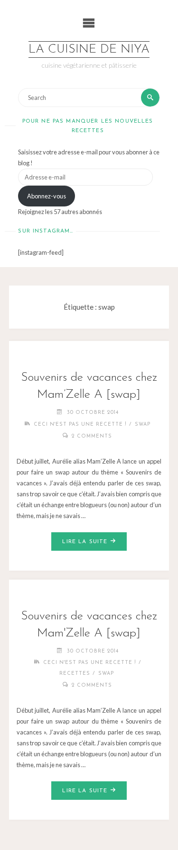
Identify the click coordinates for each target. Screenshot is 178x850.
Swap (142, 424)
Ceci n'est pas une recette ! (80, 424)
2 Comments (92, 436)
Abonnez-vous (46, 196)
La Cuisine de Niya (89, 49)
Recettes (74, 673)
